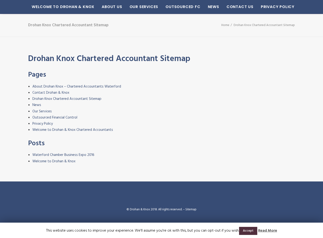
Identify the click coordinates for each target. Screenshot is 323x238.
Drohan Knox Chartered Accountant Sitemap (66, 99)
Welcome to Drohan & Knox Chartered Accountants (72, 130)
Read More (267, 231)
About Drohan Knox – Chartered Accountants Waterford (76, 86)
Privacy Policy (277, 6)
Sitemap (190, 209)
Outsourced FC (183, 6)
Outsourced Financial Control (54, 117)
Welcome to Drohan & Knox (63, 6)
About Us (112, 6)
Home (225, 25)
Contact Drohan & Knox (50, 93)
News (213, 6)
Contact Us (240, 6)
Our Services (144, 6)
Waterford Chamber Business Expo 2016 (63, 155)
